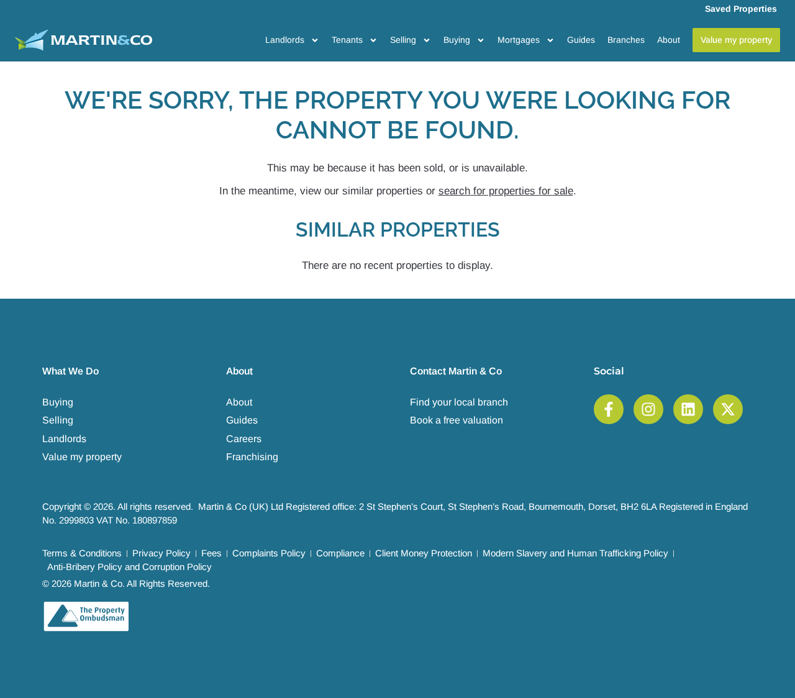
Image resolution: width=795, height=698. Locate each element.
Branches (626, 40)
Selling (403, 40)
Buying (456, 40)
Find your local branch (459, 402)
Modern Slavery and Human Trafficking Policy (575, 553)
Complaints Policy (269, 553)
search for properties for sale (505, 191)
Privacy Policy (161, 553)
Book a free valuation (456, 420)
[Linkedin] (688, 409)
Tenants (347, 40)
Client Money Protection (423, 553)
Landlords (284, 40)
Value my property (82, 456)
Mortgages (518, 40)
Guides (581, 40)
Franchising (252, 456)
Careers (243, 438)
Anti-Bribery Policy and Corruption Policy (129, 566)
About (668, 40)
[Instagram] (648, 409)
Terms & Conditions (82, 553)
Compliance (340, 553)
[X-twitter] (728, 409)
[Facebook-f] (609, 409)
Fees (211, 553)
